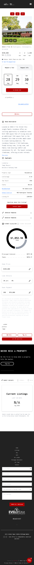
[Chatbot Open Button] (29, 560)
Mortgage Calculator (16, 459)
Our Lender (17, 457)
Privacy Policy (8, 563)
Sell (17, 455)
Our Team (17, 462)
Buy (17, 452)
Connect (17, 464)
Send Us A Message (17, 504)
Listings (17, 450)
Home (17, 447)
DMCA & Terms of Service (21, 563)
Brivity (16, 560)
